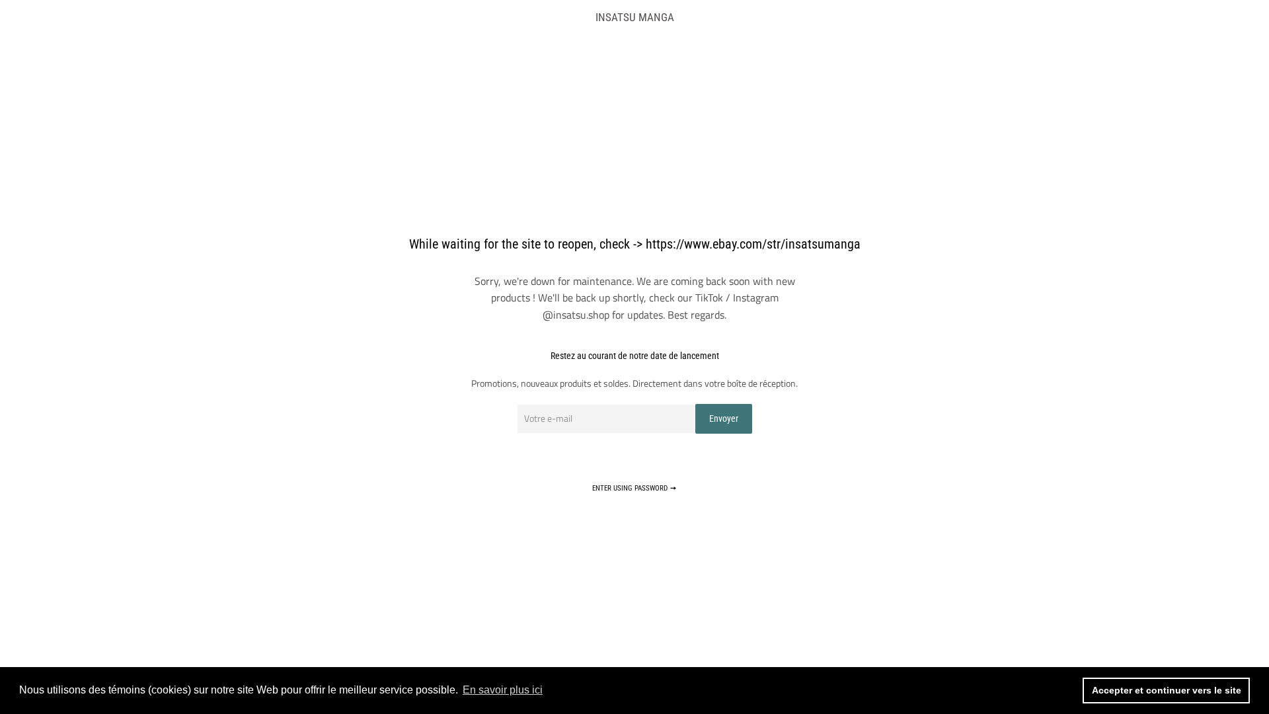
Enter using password (631, 488)
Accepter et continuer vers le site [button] (1166, 690)
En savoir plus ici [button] (503, 689)
